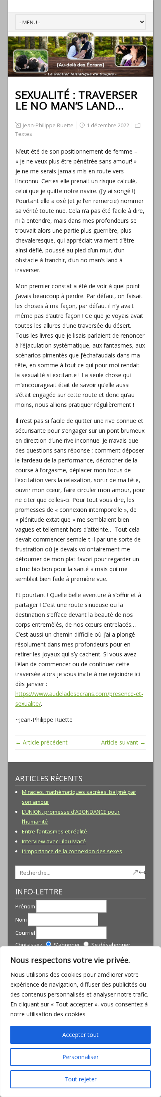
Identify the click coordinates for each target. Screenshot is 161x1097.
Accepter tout (80, 1035)
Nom (21, 919)
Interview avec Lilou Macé (54, 841)
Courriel (25, 932)
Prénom (25, 906)
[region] (80, 1021)
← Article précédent (41, 742)
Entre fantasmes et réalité (54, 831)
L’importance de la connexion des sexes (72, 851)
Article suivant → (123, 742)
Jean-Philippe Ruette (48, 125)
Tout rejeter (80, 1079)
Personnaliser (80, 1057)
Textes (23, 134)
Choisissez (29, 944)
